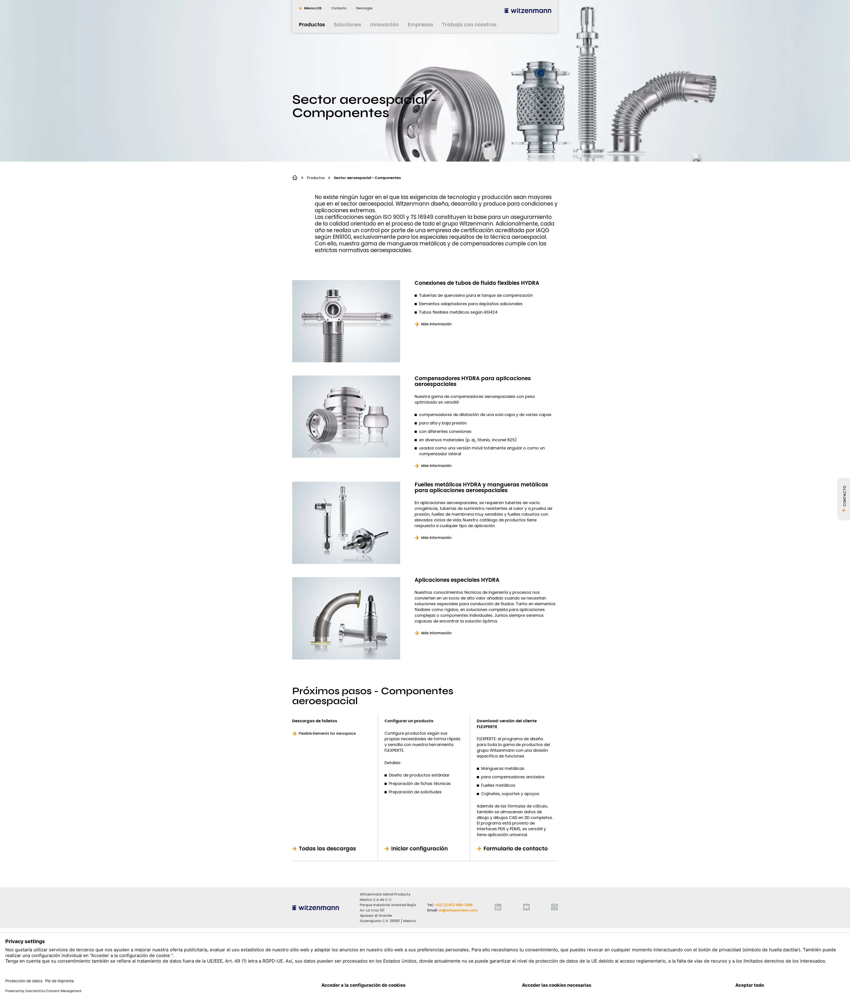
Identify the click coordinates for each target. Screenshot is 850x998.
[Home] (527, 10)
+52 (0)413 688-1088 (454, 904)
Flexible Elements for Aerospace (327, 733)
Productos (316, 177)
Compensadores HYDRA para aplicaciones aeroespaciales (473, 381)
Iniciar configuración (419, 848)
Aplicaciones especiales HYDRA (457, 580)
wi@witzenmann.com (458, 910)
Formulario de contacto (515, 848)
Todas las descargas (327, 848)
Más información (436, 324)
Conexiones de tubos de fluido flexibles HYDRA (477, 283)
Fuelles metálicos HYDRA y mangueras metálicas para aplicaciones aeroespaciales (481, 487)
